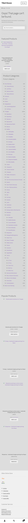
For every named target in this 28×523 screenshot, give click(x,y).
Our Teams (5, 496)
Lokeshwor (9, 205)
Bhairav (8, 126)
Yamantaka (9, 280)
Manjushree (9, 232)
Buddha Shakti (11, 144)
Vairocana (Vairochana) (12, 273)
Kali (7, 194)
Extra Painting (8, 83)
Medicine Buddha (12, 157)
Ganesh (8, 182)
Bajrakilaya (9, 116)
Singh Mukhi (9, 253)
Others (6, 101)
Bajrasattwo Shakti (11, 124)
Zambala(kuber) (10, 283)
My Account (4, 521)
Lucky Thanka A (15, 417)
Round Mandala (11, 230)
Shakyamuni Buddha (12, 159)
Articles (5, 488)
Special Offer (6, 498)
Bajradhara (9, 114)
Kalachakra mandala (12, 225)
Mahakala (9, 212)
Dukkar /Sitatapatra (11, 174)
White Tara (10, 270)
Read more (14, 461)
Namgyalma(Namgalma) (12, 235)
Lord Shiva (9, 88)
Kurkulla (8, 199)
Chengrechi (9, 167)
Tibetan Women (10, 94)
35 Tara (9, 263)
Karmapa (9, 197)
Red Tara (10, 268)
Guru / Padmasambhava (12, 187)
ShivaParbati (9, 250)
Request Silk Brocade (6, 514)
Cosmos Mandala (12, 222)
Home (4, 8)
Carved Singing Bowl (11, 106)
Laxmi (6, 99)
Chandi (8, 164)
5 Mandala (10, 217)
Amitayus (10, 141)
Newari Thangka (10, 240)
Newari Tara (9, 237)
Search (14, 521)
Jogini (8, 192)
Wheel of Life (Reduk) (11, 278)
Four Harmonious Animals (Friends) (14, 179)
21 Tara (9, 260)
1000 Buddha (11, 131)
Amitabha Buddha (12, 139)
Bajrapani (9, 119)
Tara (8, 258)
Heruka (8, 189)
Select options (14, 334)
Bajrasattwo (9, 121)
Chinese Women (10, 86)
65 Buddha (10, 136)
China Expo (5, 491)
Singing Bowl (8, 104)
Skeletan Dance (10, 91)
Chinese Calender (10, 169)
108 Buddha (10, 134)
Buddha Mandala (11, 220)
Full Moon (9, 109)
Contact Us (3, 509)
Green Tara (10, 265)
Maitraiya (10, 154)
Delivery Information (6, 511)
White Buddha (11, 162)
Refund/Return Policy (6, 512)
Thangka (7, 111)
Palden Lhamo (10, 242)
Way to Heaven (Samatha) (12, 275)
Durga (8, 177)
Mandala (8, 215)
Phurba (8, 245)
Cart (21, 520)
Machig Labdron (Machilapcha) (13, 210)
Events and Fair (6, 493)
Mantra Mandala (11, 227)
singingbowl (9, 66)
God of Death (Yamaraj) (12, 184)
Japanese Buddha (12, 149)
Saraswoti (9, 247)
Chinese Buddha (11, 146)
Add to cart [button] (7, 68)
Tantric (8, 255)
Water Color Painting (9, 285)
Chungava (9, 172)
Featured (7, 96)
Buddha (8, 129)
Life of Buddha (11, 152)
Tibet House (6, 3)
